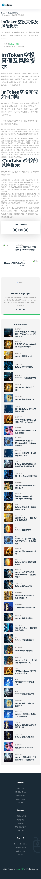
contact (20, 803)
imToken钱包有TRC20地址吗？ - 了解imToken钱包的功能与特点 (25, 334)
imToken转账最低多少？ (24, 399)
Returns (20, 855)
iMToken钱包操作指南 (24, 618)
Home (3, 13)
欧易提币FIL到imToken (24, 748)
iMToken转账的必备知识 (24, 737)
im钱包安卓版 (13, 13)
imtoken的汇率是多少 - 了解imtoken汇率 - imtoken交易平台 (25, 443)
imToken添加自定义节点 (24, 640)
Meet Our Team (20, 792)
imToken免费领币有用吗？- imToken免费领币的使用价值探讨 (26, 574)
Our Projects (20, 799)
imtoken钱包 (14, 44)
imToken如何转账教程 (24, 651)
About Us (20, 788)
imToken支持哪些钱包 (24, 367)
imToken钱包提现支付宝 (24, 694)
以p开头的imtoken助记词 (25, 607)
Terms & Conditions (20, 844)
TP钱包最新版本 (20, 827)
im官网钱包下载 (20, 816)
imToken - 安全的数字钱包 (25, 378)
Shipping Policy (20, 847)
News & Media (20, 795)
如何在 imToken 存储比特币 (26, 476)
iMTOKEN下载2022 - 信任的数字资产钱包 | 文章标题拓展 (25, 541)
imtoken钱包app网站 (23, 586)
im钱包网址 (20, 823)
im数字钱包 (20, 820)
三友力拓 (20, 830)
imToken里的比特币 (23, 530)
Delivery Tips (20, 851)
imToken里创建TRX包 (23, 356)
